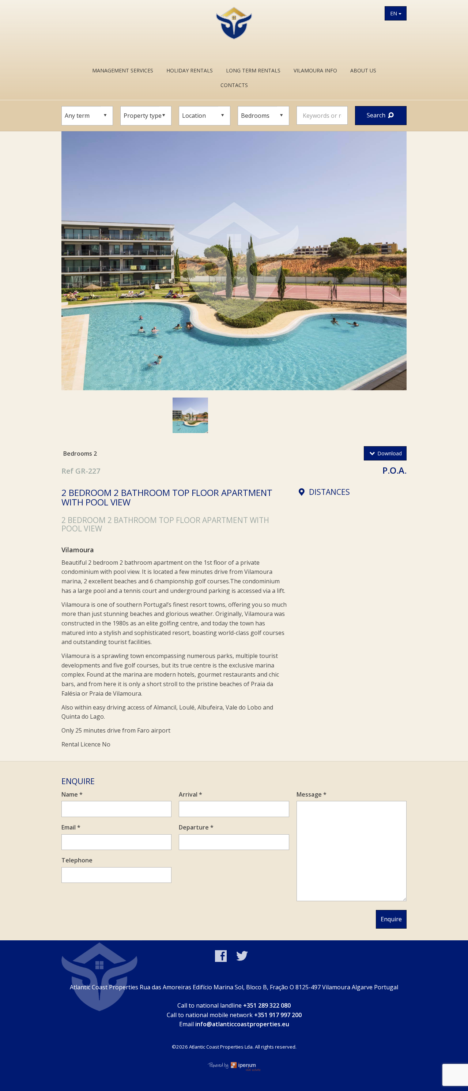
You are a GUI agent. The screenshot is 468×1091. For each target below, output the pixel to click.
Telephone (77, 860)
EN (394, 13)
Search (377, 115)
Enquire (391, 919)
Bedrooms (77, 453)
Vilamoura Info (315, 70)
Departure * (196, 827)
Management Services (122, 70)
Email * (70, 827)
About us (363, 70)
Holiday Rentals (189, 70)
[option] (234, 260)
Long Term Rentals (253, 70)
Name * (72, 794)
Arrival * (190, 794)
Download (389, 453)
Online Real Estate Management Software (234, 1066)
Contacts (234, 85)
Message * (312, 794)
